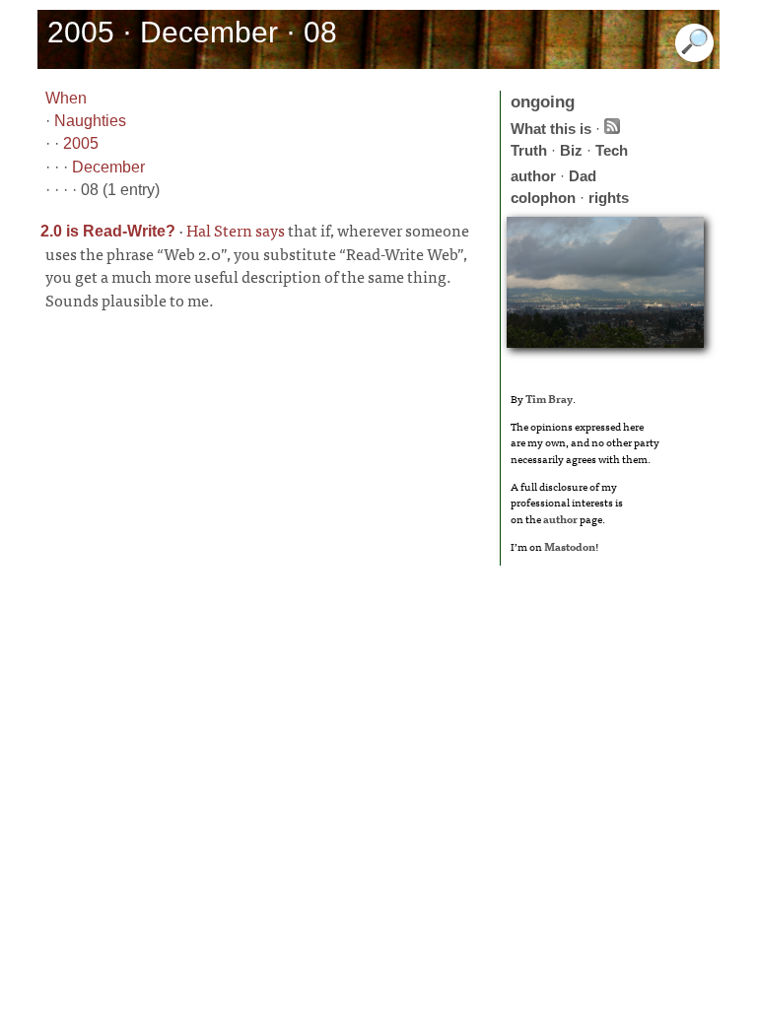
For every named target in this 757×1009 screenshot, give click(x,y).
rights (608, 197)
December (108, 167)
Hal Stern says (235, 229)
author (533, 176)
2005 (81, 143)
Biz (571, 150)
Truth (529, 150)
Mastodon (569, 546)
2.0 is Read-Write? (107, 231)
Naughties (90, 120)
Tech (611, 150)
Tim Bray (549, 398)
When (66, 98)
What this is (551, 128)
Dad (582, 176)
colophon (543, 197)
